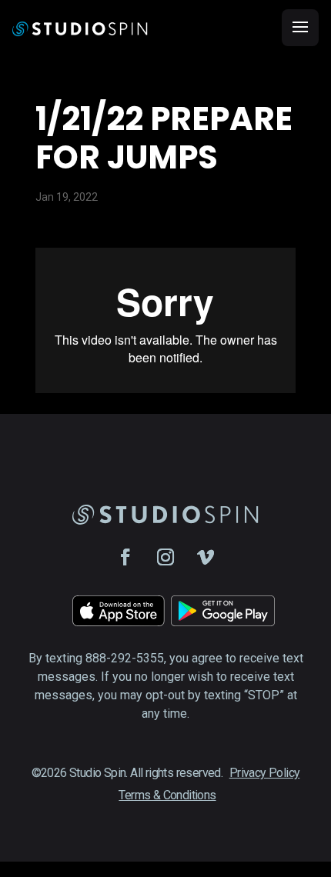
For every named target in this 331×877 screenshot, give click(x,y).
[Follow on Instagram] (165, 557)
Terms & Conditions (167, 795)
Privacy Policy (264, 772)
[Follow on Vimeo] (205, 557)
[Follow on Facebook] (125, 557)
